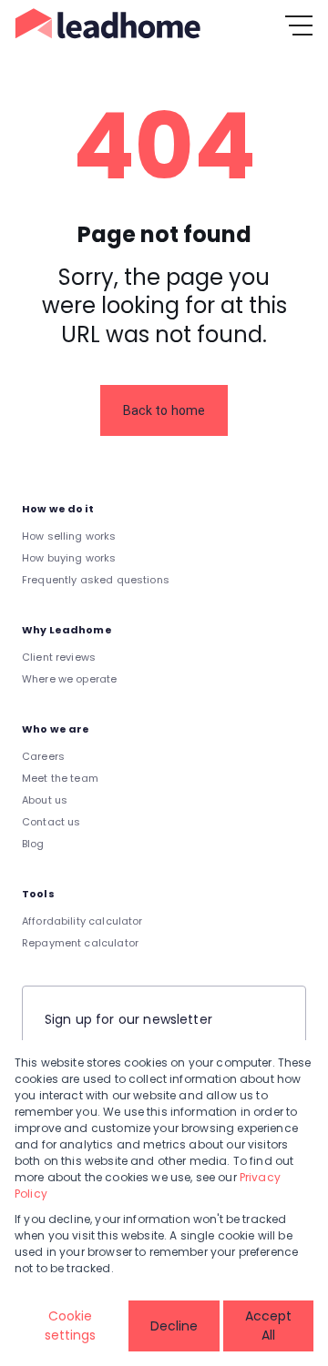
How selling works (69, 536)
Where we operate (69, 679)
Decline (174, 1326)
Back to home (164, 410)
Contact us (51, 822)
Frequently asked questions (95, 579)
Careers (43, 756)
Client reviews (59, 657)
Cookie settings (70, 1325)
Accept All (268, 1325)
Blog (33, 843)
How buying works (69, 558)
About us (44, 800)
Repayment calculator (80, 943)
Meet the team (60, 778)
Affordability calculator (82, 921)
